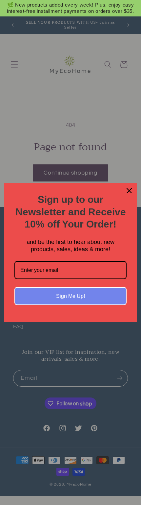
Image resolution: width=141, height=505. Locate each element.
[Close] (129, 191)
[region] (70, 8)
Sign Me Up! (70, 296)
